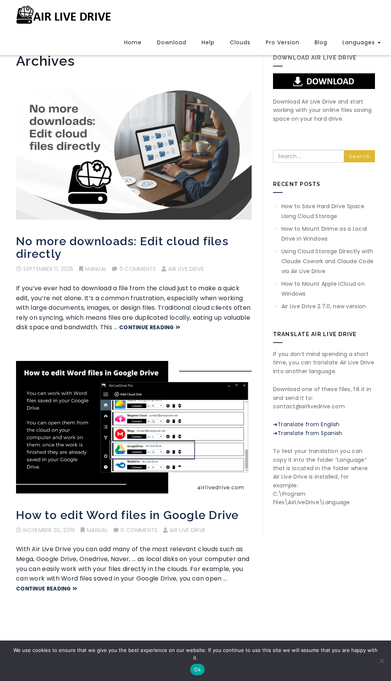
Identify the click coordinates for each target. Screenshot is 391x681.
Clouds (240, 42)
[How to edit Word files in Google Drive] (134, 427)
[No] (381, 661)
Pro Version (282, 42)
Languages (360, 42)
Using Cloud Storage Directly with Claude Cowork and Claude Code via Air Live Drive (327, 261)
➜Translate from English (306, 424)
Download (171, 42)
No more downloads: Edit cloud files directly (122, 247)
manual (96, 269)
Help (208, 42)
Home (133, 42)
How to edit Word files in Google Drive (127, 515)
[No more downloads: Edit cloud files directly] (134, 153)
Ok (197, 669)
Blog (321, 42)
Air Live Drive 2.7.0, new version (323, 306)
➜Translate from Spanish (308, 433)
